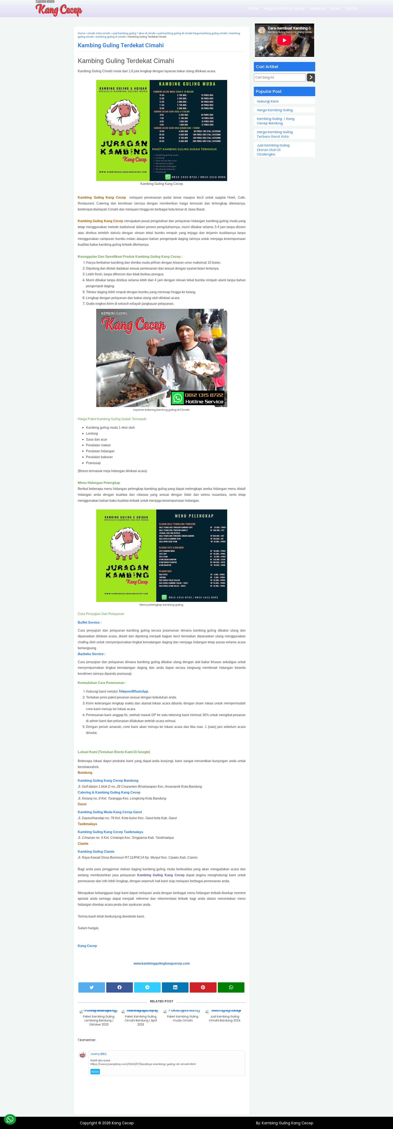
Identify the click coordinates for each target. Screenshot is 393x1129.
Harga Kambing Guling (284, 8)
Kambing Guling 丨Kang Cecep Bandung (275, 121)
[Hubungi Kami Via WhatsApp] (10, 1119)
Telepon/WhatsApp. (134, 691)
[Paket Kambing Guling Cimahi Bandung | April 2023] (140, 1011)
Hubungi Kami (268, 101)
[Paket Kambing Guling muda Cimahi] (182, 1011)
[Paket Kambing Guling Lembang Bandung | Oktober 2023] (98, 1011)
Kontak (351, 8)
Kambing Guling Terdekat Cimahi (121, 45)
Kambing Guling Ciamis (96, 851)
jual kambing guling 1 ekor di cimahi (134, 33)
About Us (317, 8)
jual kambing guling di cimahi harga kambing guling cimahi (192, 33)
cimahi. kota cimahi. (99, 33)
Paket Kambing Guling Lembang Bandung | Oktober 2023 (98, 1021)
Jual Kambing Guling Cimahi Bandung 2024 (225, 1019)
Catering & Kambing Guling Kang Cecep (109, 792)
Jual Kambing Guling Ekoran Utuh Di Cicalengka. (273, 150)
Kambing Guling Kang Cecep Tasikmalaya (110, 832)
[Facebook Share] (119, 987)
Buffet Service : (90, 622)
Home (253, 8)
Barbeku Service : (91, 654)
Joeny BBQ (98, 1054)
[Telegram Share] (147, 987)
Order (335, 8)
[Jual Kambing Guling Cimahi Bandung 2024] (224, 1011)
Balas (95, 1071)
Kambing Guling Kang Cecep (287, 1123)
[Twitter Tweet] (92, 987)
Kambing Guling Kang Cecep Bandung (108, 780)
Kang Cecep (87, 946)
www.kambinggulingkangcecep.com (162, 963)
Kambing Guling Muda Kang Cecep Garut (110, 812)
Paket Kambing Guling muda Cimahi (182, 1019)
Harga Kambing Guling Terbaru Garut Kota (275, 134)
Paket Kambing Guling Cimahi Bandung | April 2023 (141, 1021)
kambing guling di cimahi (111, 36)
